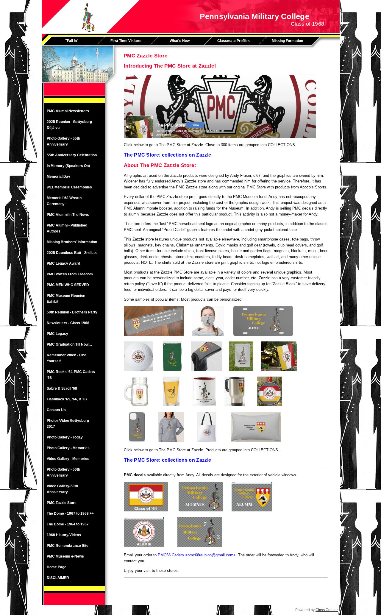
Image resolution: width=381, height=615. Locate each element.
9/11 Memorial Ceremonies (69, 187)
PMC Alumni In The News (68, 215)
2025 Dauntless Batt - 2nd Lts (72, 253)
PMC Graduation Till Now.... (69, 344)
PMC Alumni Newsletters (68, 111)
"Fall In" (72, 41)
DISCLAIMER (58, 578)
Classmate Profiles (233, 41)
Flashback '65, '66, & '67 (67, 399)
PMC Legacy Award (63, 263)
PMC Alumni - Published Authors (67, 228)
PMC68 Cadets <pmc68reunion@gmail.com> (197, 555)
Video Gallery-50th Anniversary (62, 489)
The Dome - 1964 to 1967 (68, 524)
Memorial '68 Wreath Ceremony (64, 201)
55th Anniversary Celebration (72, 155)
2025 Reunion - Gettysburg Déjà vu (69, 125)
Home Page (56, 567)
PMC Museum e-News (65, 556)
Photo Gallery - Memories (68, 448)
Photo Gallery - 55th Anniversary (63, 141)
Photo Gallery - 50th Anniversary (63, 472)
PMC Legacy (57, 334)
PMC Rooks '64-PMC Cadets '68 (71, 375)
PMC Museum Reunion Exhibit (66, 299)
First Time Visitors (125, 41)
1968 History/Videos (64, 535)
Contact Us (56, 410)
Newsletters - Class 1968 (68, 323)
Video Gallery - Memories (68, 459)
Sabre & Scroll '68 (62, 388)
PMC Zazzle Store (61, 503)
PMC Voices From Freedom (70, 274)
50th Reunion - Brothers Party (72, 312)
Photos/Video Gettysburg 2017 (68, 424)
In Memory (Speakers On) (68, 166)
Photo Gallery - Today (65, 437)
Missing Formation (287, 41)
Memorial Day (58, 176)
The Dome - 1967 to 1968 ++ (70, 513)
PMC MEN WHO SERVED (68, 285)
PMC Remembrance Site (67, 546)
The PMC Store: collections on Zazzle (167, 154)
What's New (180, 41)
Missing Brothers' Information (72, 242)
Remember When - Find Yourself (66, 358)
